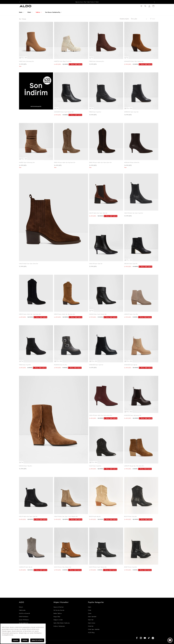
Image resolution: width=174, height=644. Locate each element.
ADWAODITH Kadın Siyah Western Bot (64, 112)
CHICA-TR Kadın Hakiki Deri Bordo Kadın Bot (100, 415)
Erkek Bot (90, 626)
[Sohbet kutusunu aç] (170, 640)
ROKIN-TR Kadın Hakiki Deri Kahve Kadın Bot (100, 162)
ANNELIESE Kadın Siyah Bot (96, 365)
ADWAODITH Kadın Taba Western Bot (133, 61)
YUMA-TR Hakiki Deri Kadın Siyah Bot (133, 213)
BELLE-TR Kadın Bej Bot (95, 516)
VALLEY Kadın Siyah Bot (95, 466)
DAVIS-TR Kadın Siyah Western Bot (98, 567)
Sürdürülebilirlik (23, 623)
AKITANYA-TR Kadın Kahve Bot (131, 162)
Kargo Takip (57, 616)
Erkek (89, 610)
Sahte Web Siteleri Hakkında (62, 623)
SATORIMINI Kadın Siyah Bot (131, 112)
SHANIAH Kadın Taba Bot (25, 466)
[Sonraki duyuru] (154, 2)
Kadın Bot (90, 620)
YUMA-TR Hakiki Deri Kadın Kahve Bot (28, 263)
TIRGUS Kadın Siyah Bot (95, 112)
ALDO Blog (91, 632)
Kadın (89, 607)
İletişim (21, 607)
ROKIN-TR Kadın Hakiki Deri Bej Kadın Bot (64, 162)
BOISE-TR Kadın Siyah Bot (130, 567)
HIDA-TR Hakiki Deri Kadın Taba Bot (98, 213)
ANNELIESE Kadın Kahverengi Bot (132, 415)
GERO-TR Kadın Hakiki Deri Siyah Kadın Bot (30, 314)
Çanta (89, 613)
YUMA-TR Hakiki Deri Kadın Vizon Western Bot (66, 516)
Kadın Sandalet (92, 616)
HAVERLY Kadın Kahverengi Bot (27, 162)
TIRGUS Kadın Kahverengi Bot (96, 61)
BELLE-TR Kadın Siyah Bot (130, 516)
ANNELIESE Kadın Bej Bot (130, 365)
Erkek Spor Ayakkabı (94, 629)
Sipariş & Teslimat (58, 607)
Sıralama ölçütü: (124, 19)
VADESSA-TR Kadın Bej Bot (25, 567)
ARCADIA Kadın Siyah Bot (130, 263)
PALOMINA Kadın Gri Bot (60, 365)
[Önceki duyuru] (20, 2)
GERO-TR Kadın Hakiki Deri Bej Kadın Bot (64, 314)
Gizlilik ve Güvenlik (24, 613)
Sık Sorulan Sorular (59, 610)
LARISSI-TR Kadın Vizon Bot (131, 314)
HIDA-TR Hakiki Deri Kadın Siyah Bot (28, 516)
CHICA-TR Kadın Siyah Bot (95, 263)
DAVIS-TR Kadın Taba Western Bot (62, 567)
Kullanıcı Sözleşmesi (59, 626)
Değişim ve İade (58, 620)
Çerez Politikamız (24, 620)
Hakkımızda (22, 610)
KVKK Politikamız (23, 616)
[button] (22, 12)
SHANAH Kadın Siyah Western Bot (98, 314)
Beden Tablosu (58, 613)
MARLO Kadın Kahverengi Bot (26, 61)
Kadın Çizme (91, 623)
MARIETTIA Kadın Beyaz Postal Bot (62, 61)
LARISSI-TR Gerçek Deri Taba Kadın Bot (134, 466)
